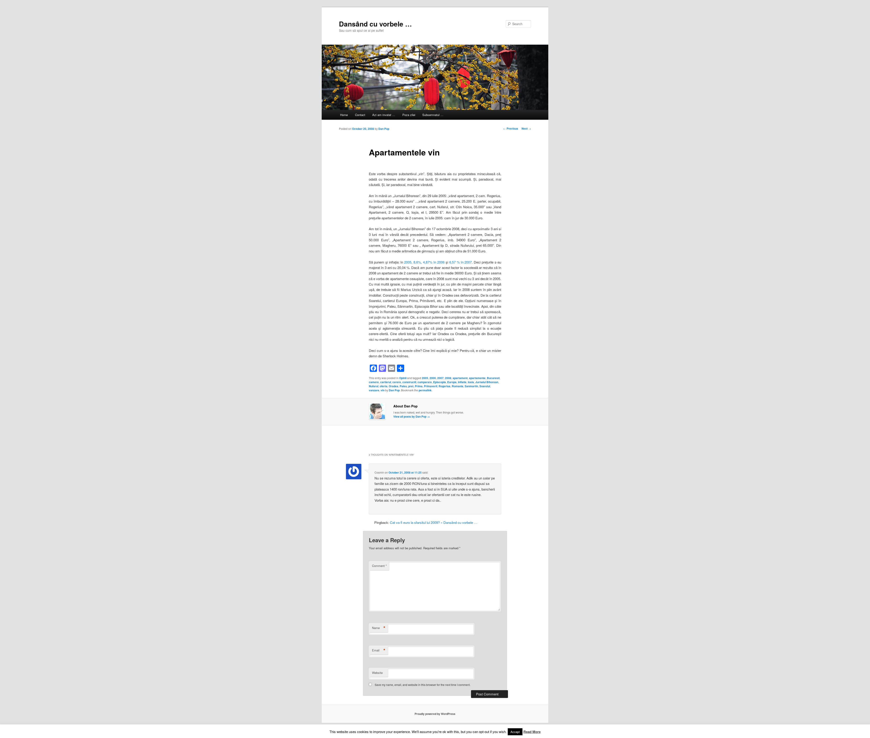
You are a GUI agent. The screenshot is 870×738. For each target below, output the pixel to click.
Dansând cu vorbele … (375, 24)
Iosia (471, 382)
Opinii (402, 378)
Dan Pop (383, 129)
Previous (510, 128)
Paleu (403, 386)
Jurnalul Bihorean (486, 382)
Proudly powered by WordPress (435, 714)
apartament (460, 378)
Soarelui (484, 386)
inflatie (462, 382)
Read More (532, 731)
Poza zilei (408, 115)
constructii (409, 382)
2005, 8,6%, (413, 262)
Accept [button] (515, 732)
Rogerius (444, 386)
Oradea (393, 386)
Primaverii (430, 386)
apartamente (477, 378)
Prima (419, 386)
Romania (457, 386)
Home (344, 115)
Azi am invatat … (383, 115)
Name (378, 628)
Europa (452, 382)
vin (382, 390)
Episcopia (439, 382)
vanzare (374, 390)
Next (526, 128)
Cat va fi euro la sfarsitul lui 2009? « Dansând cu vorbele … (433, 522)
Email (378, 650)
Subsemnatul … (432, 115)
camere (374, 382)
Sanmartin (471, 386)
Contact (360, 115)
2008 (448, 378)
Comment (379, 566)
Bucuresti (493, 378)
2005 (425, 378)
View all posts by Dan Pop (411, 416)
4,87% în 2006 (434, 262)
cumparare (425, 382)
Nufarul (373, 386)
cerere (396, 382)
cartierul (385, 382)
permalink (425, 390)
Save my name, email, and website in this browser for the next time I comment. (422, 685)
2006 (433, 378)
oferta (383, 386)
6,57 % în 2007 (460, 262)
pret (410, 386)
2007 (440, 378)
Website (377, 672)
